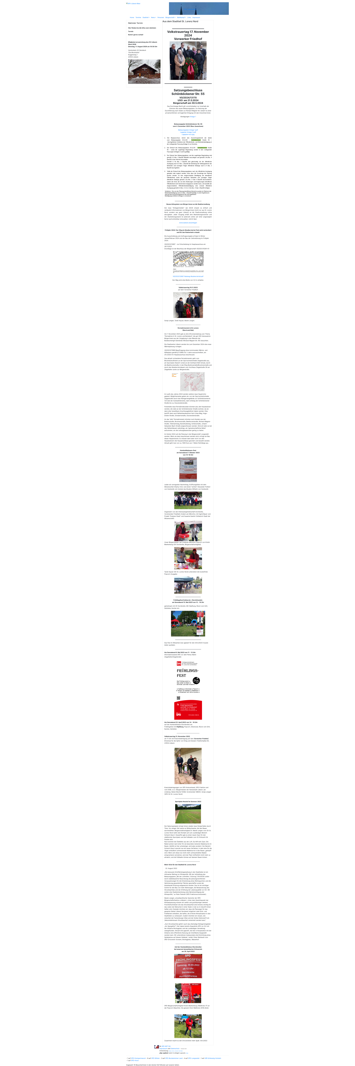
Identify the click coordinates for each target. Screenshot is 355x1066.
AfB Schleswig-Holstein (213, 1058)
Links (189, 17)
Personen (161, 17)
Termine (138, 17)
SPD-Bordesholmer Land (173, 1058)
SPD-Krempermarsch (138, 1058)
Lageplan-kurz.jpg (188, 134)
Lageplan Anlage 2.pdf (188, 132)
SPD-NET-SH (166, 1046)
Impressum (196, 17)
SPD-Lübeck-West (190, 9)
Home (132, 17)
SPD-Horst (135, 1060)
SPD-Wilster (155, 1058)
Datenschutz (175, 1048)
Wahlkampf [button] (181, 17)
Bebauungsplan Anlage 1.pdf (188, 130)
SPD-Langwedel (193, 1058)
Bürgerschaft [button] (169, 17)
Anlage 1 (193, 117)
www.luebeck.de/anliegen (188, 223)
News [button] (153, 17)
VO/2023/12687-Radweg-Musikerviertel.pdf (188, 276)
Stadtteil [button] (145, 17)
